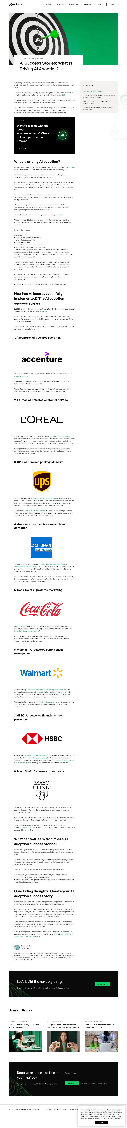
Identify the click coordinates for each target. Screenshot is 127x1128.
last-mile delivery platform (35, 511)
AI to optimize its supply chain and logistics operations (46, 690)
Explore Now (23, 149)
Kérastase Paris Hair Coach (60, 436)
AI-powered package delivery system (44, 498)
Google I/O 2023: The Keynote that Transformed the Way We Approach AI (63, 1026)
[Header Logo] (15, 4)
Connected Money (40, 758)
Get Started (101, 984)
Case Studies (73, 4)
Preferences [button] (117, 1118)
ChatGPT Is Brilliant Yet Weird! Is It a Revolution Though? (100, 1026)
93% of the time (29, 827)
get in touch (30, 936)
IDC (63, 95)
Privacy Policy (36, 1109)
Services (48, 4)
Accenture (43, 311)
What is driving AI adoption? (93, 91)
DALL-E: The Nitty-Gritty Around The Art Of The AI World (24, 1026)
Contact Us (112, 4)
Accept (102, 1122)
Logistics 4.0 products (46, 702)
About (99, 4)
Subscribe (70, 1083)
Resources (87, 4)
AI (20, 59)
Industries (60, 4)
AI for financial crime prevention (36, 755)
